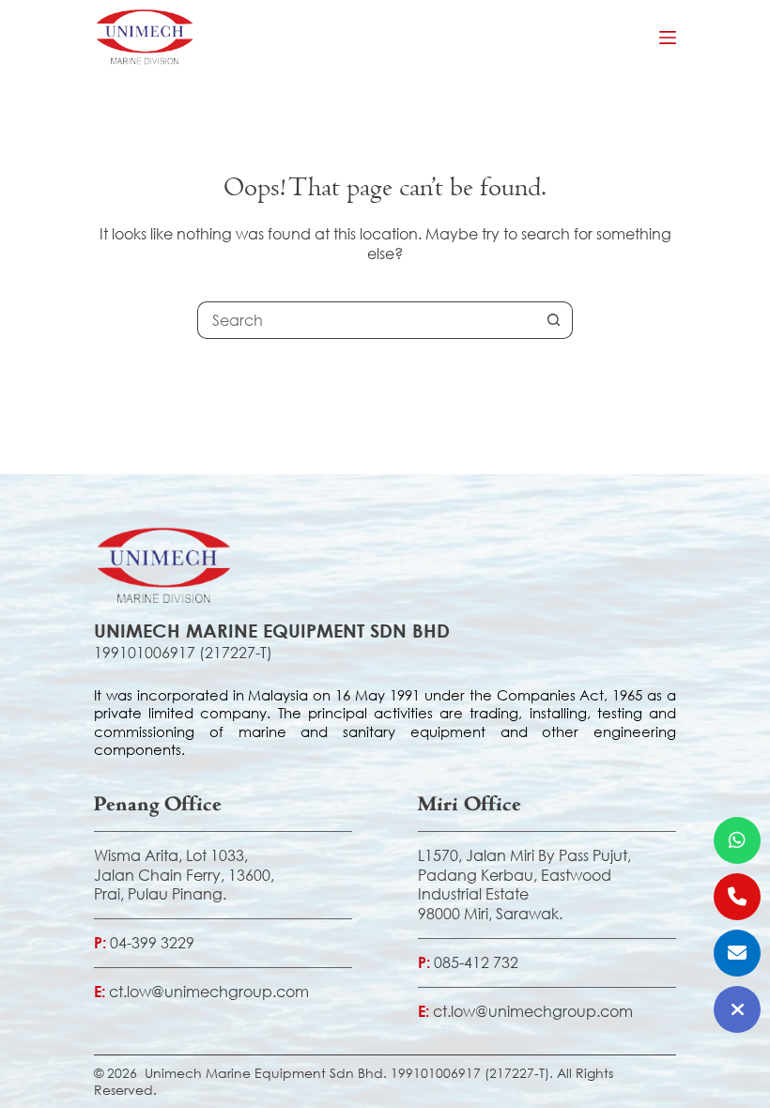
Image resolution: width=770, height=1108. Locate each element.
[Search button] (554, 320)
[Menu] (667, 37)
